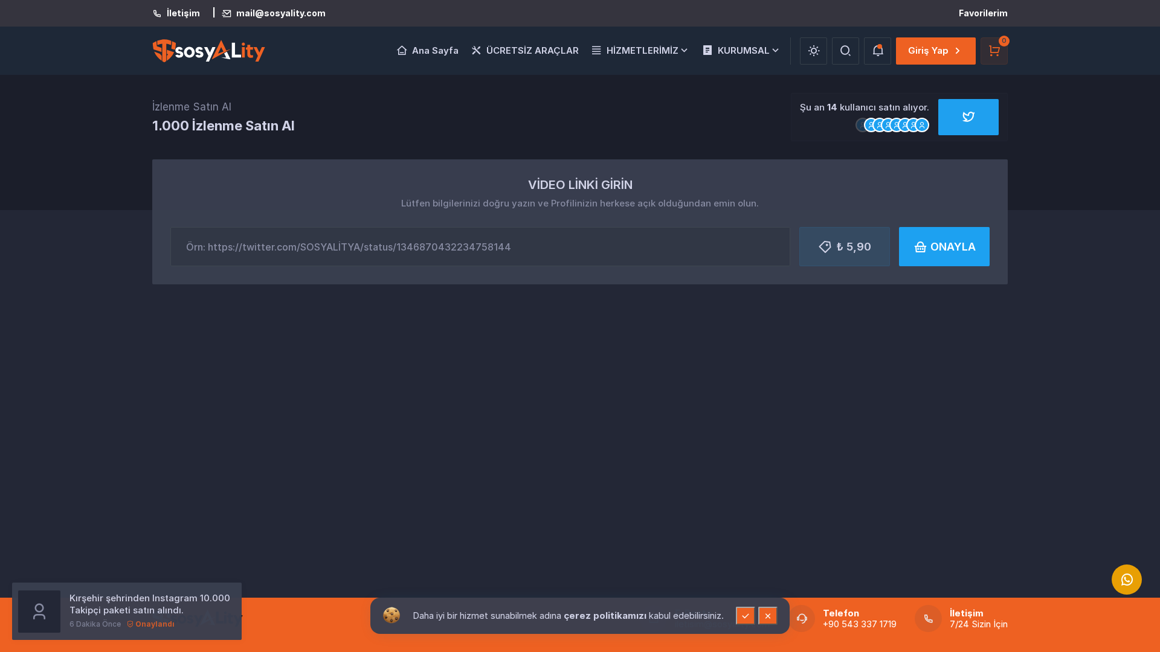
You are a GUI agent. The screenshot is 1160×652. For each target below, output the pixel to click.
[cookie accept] (745, 616)
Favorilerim (983, 13)
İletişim (183, 13)
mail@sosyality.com (281, 13)
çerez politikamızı (606, 615)
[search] (845, 51)
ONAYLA (953, 246)
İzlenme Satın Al (191, 107)
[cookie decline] (768, 616)
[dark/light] (813, 51)
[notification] (877, 51)
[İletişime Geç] (1127, 579)
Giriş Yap (928, 50)
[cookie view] (391, 615)
